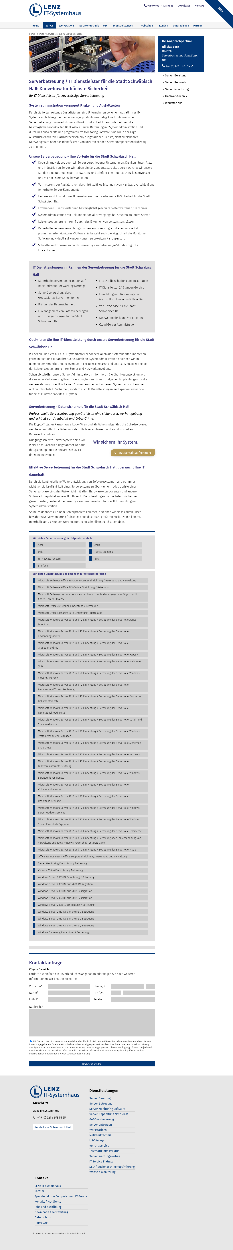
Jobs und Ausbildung (48, 1207)
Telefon (98, 999)
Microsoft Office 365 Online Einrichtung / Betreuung (68, 606)
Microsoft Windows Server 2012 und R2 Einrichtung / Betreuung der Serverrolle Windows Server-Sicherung (89, 675)
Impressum (42, 1222)
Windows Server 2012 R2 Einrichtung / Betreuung (66, 911)
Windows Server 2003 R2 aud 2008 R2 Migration (65, 884)
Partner (39, 1191)
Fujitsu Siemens (103, 551)
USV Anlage (96, 1140)
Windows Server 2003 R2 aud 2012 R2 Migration (65, 891)
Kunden (163, 25)
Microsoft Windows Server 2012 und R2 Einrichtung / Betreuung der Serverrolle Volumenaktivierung (83, 787)
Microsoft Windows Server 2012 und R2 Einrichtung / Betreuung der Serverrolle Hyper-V (88, 654)
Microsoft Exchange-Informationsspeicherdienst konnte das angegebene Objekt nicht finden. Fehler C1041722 (87, 597)
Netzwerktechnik (89, 25)
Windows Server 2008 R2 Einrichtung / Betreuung (66, 904)
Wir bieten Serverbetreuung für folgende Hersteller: (63, 538)
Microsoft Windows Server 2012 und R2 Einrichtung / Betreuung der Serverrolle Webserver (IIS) (90, 664)
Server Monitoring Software (107, 1109)
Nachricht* (36, 1006)
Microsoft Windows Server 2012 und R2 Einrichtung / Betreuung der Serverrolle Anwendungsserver (83, 634)
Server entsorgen (100, 1124)
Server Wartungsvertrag (104, 1156)
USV (105, 25)
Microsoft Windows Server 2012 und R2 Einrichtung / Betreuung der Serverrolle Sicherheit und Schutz (89, 745)
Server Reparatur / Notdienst (108, 1114)
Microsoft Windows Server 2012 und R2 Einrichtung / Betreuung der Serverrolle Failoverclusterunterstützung (83, 764)
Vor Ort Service (99, 1145)
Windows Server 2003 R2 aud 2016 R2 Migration (65, 898)
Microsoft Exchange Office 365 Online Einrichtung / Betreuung (73, 587)
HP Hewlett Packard (49, 558)
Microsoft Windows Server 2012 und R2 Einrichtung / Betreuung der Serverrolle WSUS (87, 849)
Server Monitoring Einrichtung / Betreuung (62, 863)
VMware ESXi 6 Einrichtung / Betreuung (60, 870)
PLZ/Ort (99, 993)
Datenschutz (43, 1217)
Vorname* (35, 986)
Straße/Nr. (100, 986)
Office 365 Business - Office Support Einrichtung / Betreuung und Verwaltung (82, 856)
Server (49, 25)
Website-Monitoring (102, 1172)
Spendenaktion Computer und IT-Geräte (61, 1196)
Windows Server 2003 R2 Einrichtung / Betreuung (66, 877)
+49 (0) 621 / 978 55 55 (50, 1117)
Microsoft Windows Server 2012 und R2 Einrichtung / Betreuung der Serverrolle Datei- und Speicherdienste (90, 722)
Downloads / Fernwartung (51, 1212)
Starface (43, 565)
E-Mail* (33, 999)
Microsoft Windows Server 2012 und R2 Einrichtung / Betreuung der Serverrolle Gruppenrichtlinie (83, 645)
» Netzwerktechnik (172, 96)
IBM (96, 558)
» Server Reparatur (173, 82)
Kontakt (199, 5)
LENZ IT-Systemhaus (48, 1186)
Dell (40, 551)
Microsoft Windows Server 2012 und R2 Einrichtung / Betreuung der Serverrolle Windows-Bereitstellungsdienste (89, 775)
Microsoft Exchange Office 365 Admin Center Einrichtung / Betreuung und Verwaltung (87, 580)
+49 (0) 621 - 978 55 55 (160, 5)
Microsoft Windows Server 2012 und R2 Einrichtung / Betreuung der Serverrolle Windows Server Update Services (89, 810)
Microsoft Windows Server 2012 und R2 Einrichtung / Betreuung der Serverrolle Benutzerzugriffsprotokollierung (83, 687)
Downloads (184, 5)
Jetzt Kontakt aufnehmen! (133, 452)
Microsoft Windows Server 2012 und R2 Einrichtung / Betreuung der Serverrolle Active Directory (87, 622)
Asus (97, 545)
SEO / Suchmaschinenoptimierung (112, 1166)
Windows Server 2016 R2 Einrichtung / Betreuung (66, 925)
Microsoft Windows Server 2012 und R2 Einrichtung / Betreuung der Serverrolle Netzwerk (89, 754)
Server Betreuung (100, 1103)
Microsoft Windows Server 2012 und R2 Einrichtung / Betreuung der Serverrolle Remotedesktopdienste (83, 710)
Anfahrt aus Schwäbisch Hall (53, 1127)
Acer (40, 545)
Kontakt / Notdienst (48, 1201)
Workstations (66, 25)
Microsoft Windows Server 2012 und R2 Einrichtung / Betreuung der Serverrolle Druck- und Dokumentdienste (90, 699)
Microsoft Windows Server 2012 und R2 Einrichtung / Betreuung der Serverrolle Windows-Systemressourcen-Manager (89, 734)
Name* (33, 993)
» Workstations (170, 103)
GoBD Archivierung (101, 1119)
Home (35, 25)
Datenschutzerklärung (78, 1053)
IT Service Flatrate (101, 1161)
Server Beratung (99, 1098)
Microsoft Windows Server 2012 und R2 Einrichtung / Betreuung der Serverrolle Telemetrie (90, 831)
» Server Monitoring (173, 89)
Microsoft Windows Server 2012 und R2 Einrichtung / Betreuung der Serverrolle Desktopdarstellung (83, 799)
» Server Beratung (172, 75)
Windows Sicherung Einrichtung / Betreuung (63, 932)
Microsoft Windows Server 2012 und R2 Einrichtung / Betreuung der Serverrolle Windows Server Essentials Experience (89, 822)
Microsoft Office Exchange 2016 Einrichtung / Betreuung (70, 612)
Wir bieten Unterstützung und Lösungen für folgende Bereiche (69, 574)
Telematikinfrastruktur (104, 1151)
